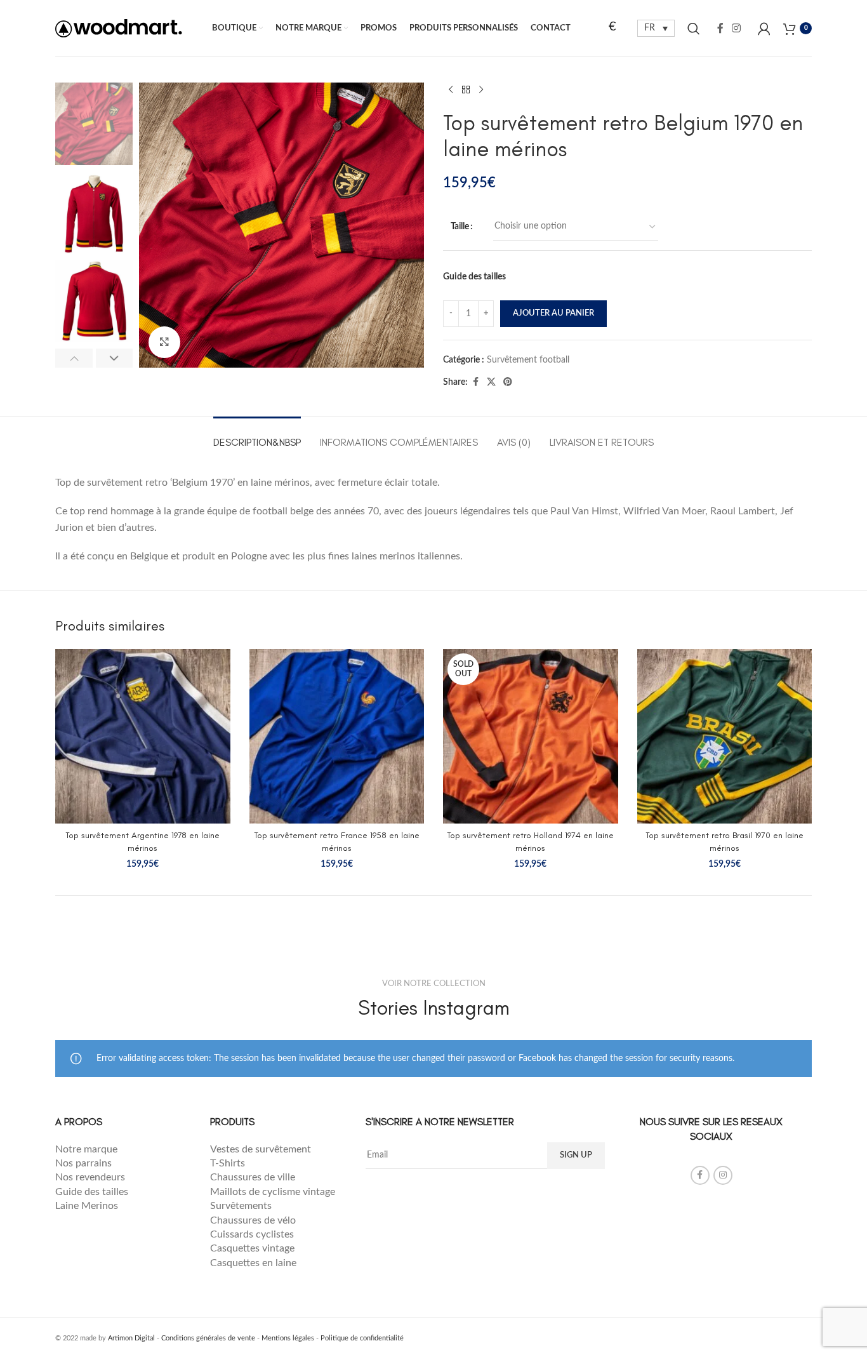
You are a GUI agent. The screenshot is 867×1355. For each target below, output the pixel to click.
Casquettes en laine (253, 1263)
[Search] (693, 28)
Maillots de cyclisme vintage (272, 1192)
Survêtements (241, 1206)
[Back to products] (465, 90)
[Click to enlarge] (164, 342)
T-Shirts (227, 1163)
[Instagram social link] (736, 28)
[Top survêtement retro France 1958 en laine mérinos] (337, 736)
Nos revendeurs (91, 1177)
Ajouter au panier (553, 313)
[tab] (257, 436)
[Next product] (481, 90)
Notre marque (87, 1149)
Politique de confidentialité (362, 1338)
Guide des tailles (474, 276)
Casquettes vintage (252, 1248)
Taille (460, 226)
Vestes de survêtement (262, 1149)
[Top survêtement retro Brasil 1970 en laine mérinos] (724, 736)
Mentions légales (287, 1338)
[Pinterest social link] (508, 382)
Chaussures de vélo (253, 1220)
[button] (74, 358)
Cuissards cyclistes (252, 1234)
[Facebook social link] (720, 28)
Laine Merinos (86, 1206)
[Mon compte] (764, 28)
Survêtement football (528, 360)
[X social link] (491, 382)
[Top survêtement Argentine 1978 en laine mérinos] (142, 736)
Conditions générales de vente (208, 1338)
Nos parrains (83, 1163)
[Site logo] (118, 27)
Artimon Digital (131, 1338)
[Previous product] (450, 90)
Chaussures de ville (252, 1177)
